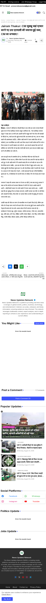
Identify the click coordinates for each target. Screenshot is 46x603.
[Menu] (3, 13)
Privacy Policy (35, 587)
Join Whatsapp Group (29, 2)
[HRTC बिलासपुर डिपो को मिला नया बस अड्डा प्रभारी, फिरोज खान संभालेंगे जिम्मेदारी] (9, 461)
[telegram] (30, 577)
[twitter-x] (19, 577)
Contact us (24, 587)
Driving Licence (13, 2)
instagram (13, 501)
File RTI (3, 2)
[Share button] (27, 266)
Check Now (6, 594)
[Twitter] (16, 266)
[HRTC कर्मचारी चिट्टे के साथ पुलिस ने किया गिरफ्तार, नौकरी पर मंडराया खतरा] (9, 447)
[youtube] (23, 577)
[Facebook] (10, 266)
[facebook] (15, 577)
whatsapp (36, 496)
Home (3, 20)
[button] (38, 13)
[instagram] (26, 577)
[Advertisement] (23, 69)
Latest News (10, 20)
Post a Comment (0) (23, 398)
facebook (13, 496)
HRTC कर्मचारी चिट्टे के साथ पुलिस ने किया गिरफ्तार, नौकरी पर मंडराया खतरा (29, 446)
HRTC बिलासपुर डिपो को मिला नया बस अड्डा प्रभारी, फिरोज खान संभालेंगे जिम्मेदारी (29, 460)
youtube (36, 501)
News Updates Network (22, 300)
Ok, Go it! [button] (7, 599)
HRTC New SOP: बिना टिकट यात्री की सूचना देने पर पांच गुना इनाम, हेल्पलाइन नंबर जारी (30, 474)
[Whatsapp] (22, 266)
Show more (39, 323)
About (15, 587)
